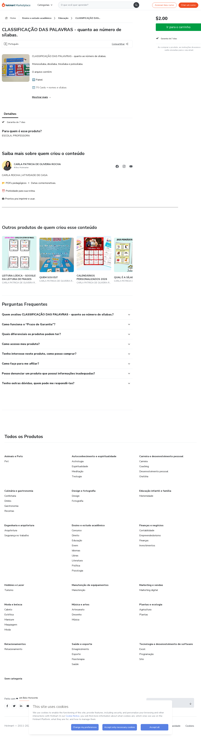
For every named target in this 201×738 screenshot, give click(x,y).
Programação (146, 654)
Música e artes (80, 604)
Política (76, 565)
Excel (142, 649)
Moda (7, 629)
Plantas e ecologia (150, 604)
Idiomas (76, 550)
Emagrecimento (80, 649)
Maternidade (146, 496)
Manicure (9, 619)
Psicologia (77, 570)
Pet (6, 461)
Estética (9, 614)
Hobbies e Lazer (14, 585)
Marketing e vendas (151, 585)
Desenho (77, 614)
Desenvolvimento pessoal (153, 471)
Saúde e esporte (82, 644)
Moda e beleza (13, 604)
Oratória (143, 476)
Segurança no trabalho (16, 535)
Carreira (143, 461)
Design (75, 496)
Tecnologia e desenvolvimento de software (166, 644)
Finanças (144, 540)
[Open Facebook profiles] (7, 706)
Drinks (7, 501)
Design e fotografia (83, 491)
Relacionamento (13, 649)
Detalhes (10, 114)
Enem (75, 545)
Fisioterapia (78, 659)
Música (75, 619)
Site (141, 659)
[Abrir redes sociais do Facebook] (117, 167)
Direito (75, 535)
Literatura (77, 560)
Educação (77, 540)
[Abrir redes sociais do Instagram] (124, 167)
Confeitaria (10, 496)
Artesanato (78, 609)
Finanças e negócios (151, 525)
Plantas (143, 614)
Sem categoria (13, 678)
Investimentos (147, 545)
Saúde (75, 664)
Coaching (144, 466)
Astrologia (78, 461)
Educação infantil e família (155, 491)
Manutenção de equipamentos (90, 585)
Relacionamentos (15, 644)
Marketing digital (148, 590)
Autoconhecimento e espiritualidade (94, 456)
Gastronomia (11, 506)
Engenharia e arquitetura (19, 525)
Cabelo (8, 609)
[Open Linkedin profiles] (21, 706)
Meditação (77, 471)
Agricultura (145, 609)
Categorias (43, 5)
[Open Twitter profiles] (14, 706)
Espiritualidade (80, 466)
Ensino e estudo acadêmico (88, 525)
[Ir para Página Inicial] (17, 5)
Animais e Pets (13, 456)
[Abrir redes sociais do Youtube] (131, 167)
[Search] (136, 5)
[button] (64, 314)
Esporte (76, 654)
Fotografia (77, 501)
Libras (75, 555)
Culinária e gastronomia (18, 491)
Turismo (8, 590)
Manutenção (78, 590)
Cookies (189, 726)
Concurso (77, 530)
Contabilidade (146, 530)
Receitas (9, 511)
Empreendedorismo (150, 535)
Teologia (77, 476)
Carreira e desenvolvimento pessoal (161, 456)
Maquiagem (10, 624)
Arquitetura (10, 530)
